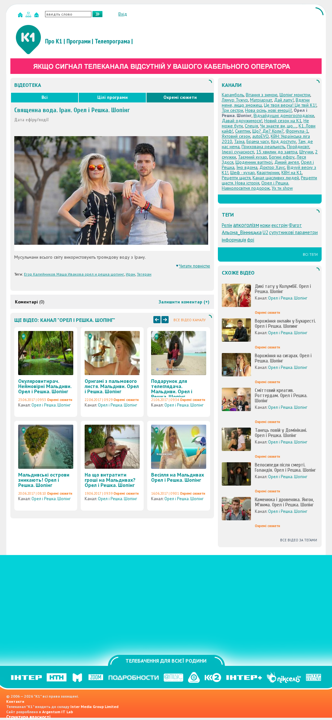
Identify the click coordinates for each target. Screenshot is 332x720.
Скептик (242, 131)
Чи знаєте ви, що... (278, 126)
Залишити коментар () (184, 302)
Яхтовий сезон (236, 136)
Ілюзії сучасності (238, 152)
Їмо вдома (246, 167)
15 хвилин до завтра (276, 152)
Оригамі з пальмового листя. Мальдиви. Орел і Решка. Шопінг (112, 386)
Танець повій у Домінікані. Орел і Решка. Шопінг (281, 432)
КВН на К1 (291, 172)
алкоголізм (246, 225)
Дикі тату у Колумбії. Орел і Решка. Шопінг (283, 288)
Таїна (239, 141)
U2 (265, 232)
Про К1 (53, 41)
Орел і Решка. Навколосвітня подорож (255, 185)
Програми (78, 41)
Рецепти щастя (236, 178)
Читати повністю (194, 266)
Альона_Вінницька (242, 232)
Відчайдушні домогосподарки (284, 115)
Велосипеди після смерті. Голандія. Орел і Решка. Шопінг (285, 467)
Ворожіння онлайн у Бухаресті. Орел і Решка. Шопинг (285, 323)
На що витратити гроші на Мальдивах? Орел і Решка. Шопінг (110, 479)
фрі (250, 240)
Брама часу (257, 141)
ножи (265, 225)
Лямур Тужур (235, 100)
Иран (130, 274)
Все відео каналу (189, 320)
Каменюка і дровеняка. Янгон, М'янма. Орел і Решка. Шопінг (284, 502)
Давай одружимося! (242, 121)
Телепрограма (112, 41)
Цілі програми (112, 97)
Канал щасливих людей (276, 178)
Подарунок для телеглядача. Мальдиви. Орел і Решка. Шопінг (171, 389)
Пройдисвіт (298, 146)
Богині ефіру (282, 157)
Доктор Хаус (272, 167)
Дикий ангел (286, 162)
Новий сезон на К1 (283, 121)
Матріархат (261, 100)
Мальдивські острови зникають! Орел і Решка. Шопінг (43, 479)
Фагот (295, 225)
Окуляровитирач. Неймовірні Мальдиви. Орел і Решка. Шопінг (44, 386)
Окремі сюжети (180, 97)
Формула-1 (297, 131)
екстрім (279, 225)
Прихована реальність (263, 146)
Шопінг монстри (294, 95)
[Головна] (21, 16)
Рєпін (227, 225)
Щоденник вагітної (253, 162)
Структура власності (28, 717)
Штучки (306, 152)
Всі (45, 97)
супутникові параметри (293, 232)
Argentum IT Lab (57, 711)
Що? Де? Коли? (268, 131)
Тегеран (144, 274)
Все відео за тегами (298, 540)
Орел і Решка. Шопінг (51, 405)
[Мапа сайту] (29, 16)
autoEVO (260, 136)
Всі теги (310, 254)
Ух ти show (282, 188)
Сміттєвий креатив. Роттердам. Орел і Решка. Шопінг (281, 395)
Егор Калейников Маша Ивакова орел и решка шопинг (74, 274)
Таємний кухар (252, 157)
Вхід (122, 14)
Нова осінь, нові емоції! (268, 110)
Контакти (15, 701)
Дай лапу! (284, 100)
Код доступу (283, 141)
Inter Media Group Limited (94, 706)
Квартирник (268, 172)
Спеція (251, 126)
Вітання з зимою (262, 95)
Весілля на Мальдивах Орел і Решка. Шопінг (177, 477)
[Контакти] (37, 16)
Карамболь (233, 95)
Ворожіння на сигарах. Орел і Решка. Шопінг (283, 358)
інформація (234, 239)
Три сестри (232, 110)
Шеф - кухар (242, 172)
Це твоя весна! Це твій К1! (290, 105)
